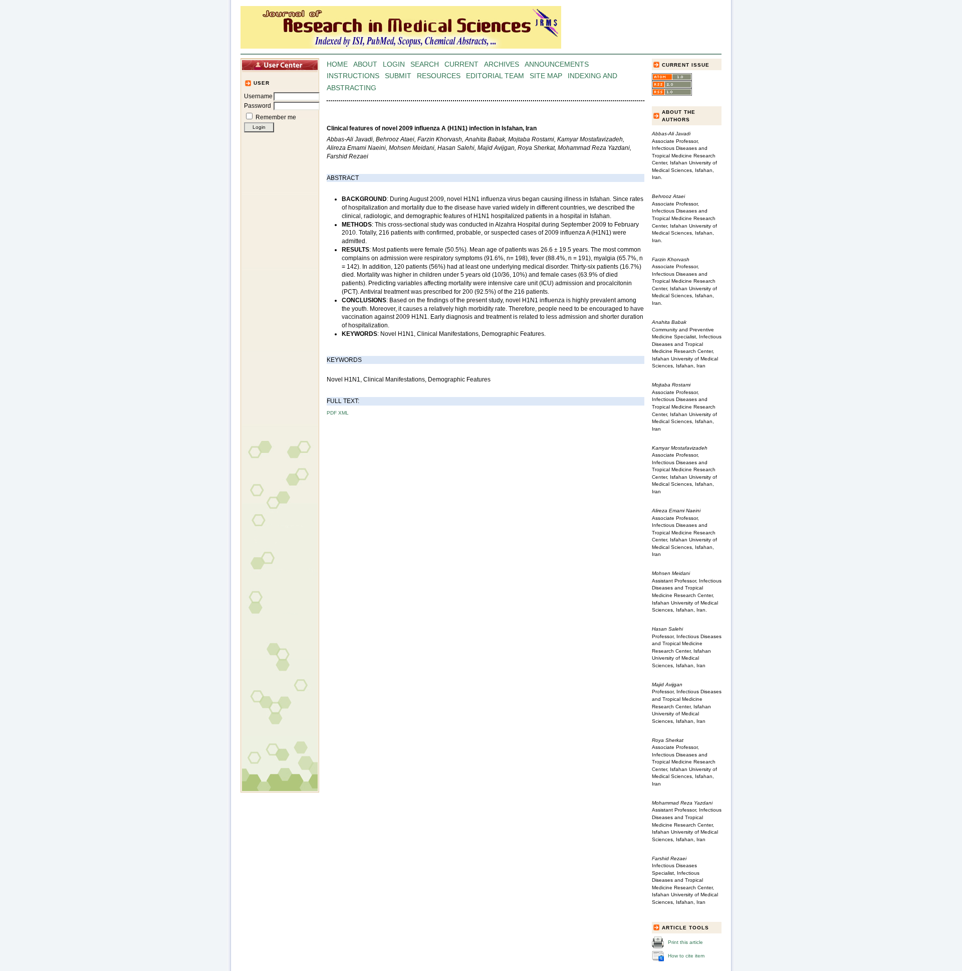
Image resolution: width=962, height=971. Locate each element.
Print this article (685, 942)
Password (257, 105)
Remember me (276, 117)
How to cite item (686, 955)
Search (424, 64)
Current (461, 64)
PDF (332, 413)
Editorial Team (495, 76)
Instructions (353, 76)
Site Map (546, 76)
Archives (501, 64)
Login (394, 64)
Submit (398, 76)
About (365, 64)
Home (337, 64)
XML (343, 413)
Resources (438, 76)
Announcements (557, 64)
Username (258, 96)
